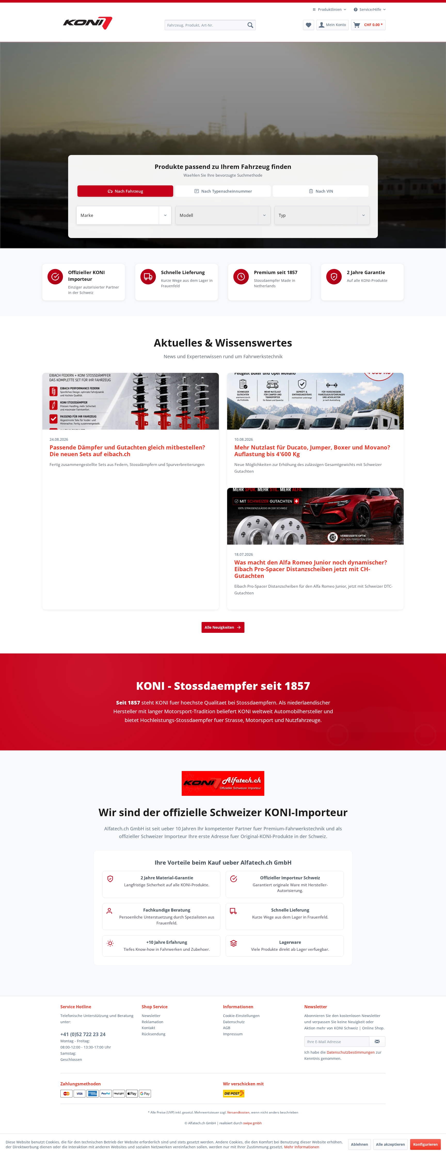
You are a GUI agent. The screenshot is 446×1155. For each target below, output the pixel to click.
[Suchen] (250, 25)
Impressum (233, 1033)
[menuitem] (210, 25)
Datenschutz (234, 1021)
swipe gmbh (252, 1123)
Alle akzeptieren (390, 1144)
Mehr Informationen (301, 1146)
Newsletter (151, 1015)
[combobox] (123, 215)
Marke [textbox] (87, 215)
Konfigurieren (425, 1144)
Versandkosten (238, 1112)
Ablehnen (359, 1144)
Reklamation (152, 1021)
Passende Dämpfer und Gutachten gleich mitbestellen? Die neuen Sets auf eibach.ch (127, 450)
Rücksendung (153, 1033)
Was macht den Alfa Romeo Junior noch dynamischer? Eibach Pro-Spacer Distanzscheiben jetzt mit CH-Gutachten (310, 568)
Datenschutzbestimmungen (351, 1052)
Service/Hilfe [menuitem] (370, 9)
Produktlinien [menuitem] (330, 9)
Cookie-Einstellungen (241, 1015)
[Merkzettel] (308, 25)
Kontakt (148, 1027)
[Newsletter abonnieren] (377, 1041)
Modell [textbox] (186, 215)
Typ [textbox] (282, 215)
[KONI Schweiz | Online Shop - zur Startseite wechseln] (87, 23)
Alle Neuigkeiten (219, 627)
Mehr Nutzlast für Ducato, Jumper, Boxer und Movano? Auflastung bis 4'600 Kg (312, 450)
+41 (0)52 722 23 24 (83, 1034)
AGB (226, 1027)
